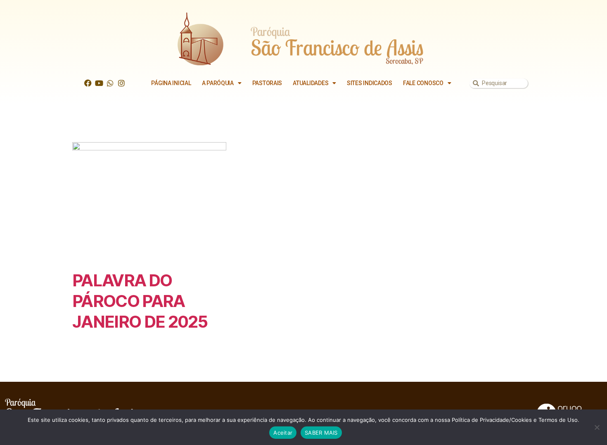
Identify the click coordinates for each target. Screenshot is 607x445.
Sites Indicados (369, 83)
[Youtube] (99, 83)
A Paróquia (218, 83)
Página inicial (171, 83)
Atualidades (310, 83)
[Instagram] (121, 83)
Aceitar (282, 432)
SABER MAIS (321, 432)
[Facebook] (88, 83)
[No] (597, 427)
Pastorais (267, 83)
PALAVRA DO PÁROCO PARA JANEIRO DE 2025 (139, 301)
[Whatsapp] (110, 83)
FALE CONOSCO (423, 83)
